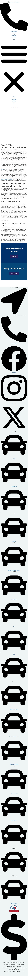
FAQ (14, 36)
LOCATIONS (14, 35)
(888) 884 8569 (14, 343)
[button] (14, 68)
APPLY (14, 34)
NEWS (14, 39)
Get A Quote (14, 273)
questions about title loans (6, 179)
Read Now (14, 256)
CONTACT (14, 37)
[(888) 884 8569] (14, 341)
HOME (14, 32)
